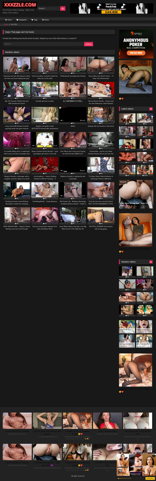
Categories (23, 20)
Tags (35, 20)
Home (9, 20)
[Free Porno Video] (20, 5)
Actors (46, 20)
